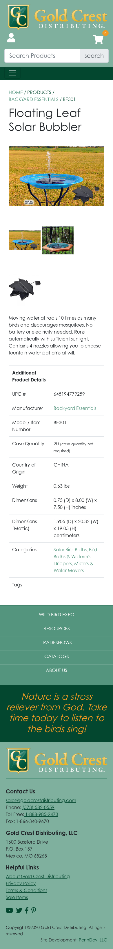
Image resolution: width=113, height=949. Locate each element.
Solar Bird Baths (70, 549)
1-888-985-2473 (41, 814)
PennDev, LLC (93, 939)
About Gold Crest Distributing (38, 876)
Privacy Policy (21, 883)
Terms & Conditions (26, 890)
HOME (16, 92)
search (94, 55)
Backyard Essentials (34, 99)
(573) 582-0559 (38, 807)
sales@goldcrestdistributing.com (41, 800)
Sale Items (17, 897)
